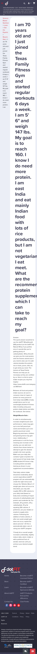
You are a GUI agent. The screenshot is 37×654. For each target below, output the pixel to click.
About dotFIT (9, 593)
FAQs (32, 613)
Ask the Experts (22, 7)
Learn (16, 7)
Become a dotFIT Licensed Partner (26, 577)
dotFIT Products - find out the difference (26, 595)
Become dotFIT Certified (26, 583)
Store (6, 582)
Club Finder (24, 602)
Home (6, 576)
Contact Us (8, 602)
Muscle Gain (30, 7)
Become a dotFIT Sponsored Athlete (27, 588)
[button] (29, 3)
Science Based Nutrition (8, 7)
